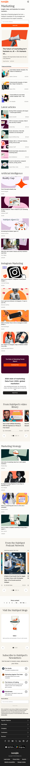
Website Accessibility (9, 762)
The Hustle (8, 668)
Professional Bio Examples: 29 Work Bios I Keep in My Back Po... (18, 83)
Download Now (15, 365)
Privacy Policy (16, 759)
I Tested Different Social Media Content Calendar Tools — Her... (17, 95)
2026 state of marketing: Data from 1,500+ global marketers (13, 463)
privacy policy (4, 714)
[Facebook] (5, 741)
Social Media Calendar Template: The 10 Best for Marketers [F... (19, 70)
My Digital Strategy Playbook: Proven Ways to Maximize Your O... (12, 484)
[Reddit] (23, 741)
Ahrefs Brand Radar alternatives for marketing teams (18, 151)
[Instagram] (8, 741)
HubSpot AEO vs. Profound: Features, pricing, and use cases (18, 141)
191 (21, 603)
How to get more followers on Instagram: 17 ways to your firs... (14, 301)
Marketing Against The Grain (14, 674)
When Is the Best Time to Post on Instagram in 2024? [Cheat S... (14, 323)
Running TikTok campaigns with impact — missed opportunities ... (18, 111)
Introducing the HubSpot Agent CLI (9, 231)
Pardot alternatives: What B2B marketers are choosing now (16, 131)
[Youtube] (12, 741)
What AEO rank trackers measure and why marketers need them (14, 252)
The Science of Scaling (12, 682)
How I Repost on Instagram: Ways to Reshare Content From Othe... (14, 345)
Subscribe (15, 705)
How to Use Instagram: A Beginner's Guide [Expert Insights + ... (13, 280)
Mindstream (8, 691)
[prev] (3, 647)
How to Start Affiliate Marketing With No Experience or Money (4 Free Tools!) (12, 425)
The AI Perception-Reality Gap (8, 189)
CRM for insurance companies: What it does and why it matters (18, 121)
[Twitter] (16, 741)
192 (23, 603)
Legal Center (7, 759)
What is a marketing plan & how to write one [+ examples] (12, 506)
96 (16, 603)
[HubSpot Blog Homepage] (4, 2)
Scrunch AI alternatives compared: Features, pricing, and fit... (17, 161)
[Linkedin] (19, 741)
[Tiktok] (27, 741)
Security (24, 759)
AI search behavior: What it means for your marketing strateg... (14, 210)
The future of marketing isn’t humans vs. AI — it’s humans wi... (15, 51)
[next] (27, 647)
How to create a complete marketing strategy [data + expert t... (14, 528)
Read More (15, 392)
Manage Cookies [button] (22, 762)
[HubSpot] (15, 753)
